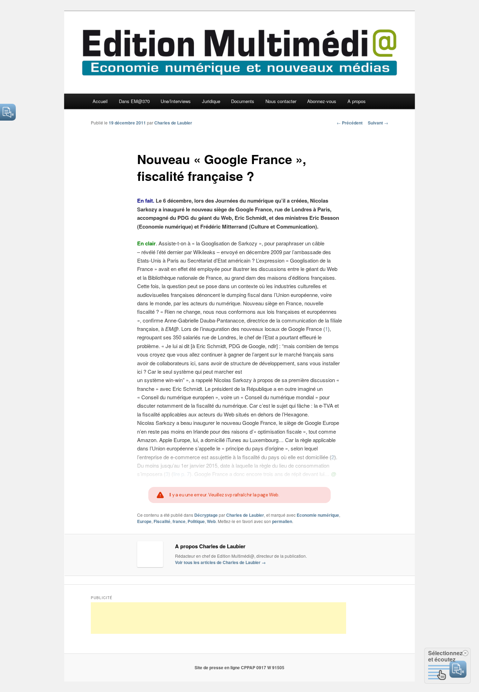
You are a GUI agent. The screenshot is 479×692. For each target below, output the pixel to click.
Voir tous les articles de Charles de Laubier (220, 562)
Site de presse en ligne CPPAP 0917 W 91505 (239, 667)
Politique (196, 521)
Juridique (211, 101)
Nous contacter (280, 101)
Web (211, 521)
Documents (242, 101)
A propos (357, 101)
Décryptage (206, 515)
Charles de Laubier (173, 123)
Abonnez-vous (321, 101)
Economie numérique (318, 515)
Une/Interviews (176, 101)
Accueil (100, 101)
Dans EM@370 (134, 101)
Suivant (378, 123)
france (179, 521)
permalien (282, 521)
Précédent (350, 123)
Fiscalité (162, 521)
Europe (144, 521)
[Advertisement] (218, 618)
